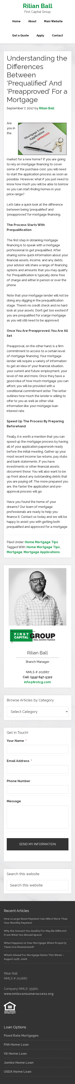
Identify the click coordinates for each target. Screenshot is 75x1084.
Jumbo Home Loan (18, 1062)
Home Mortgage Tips (41, 542)
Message (14, 801)
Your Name (17, 741)
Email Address (19, 761)
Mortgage (14, 552)
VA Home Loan (15, 1053)
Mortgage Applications (42, 552)
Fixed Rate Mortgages (21, 1035)
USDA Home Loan (17, 1071)
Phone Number (18, 781)
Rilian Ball (37, 5)
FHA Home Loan (16, 1044)
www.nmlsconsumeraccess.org (28, 994)
